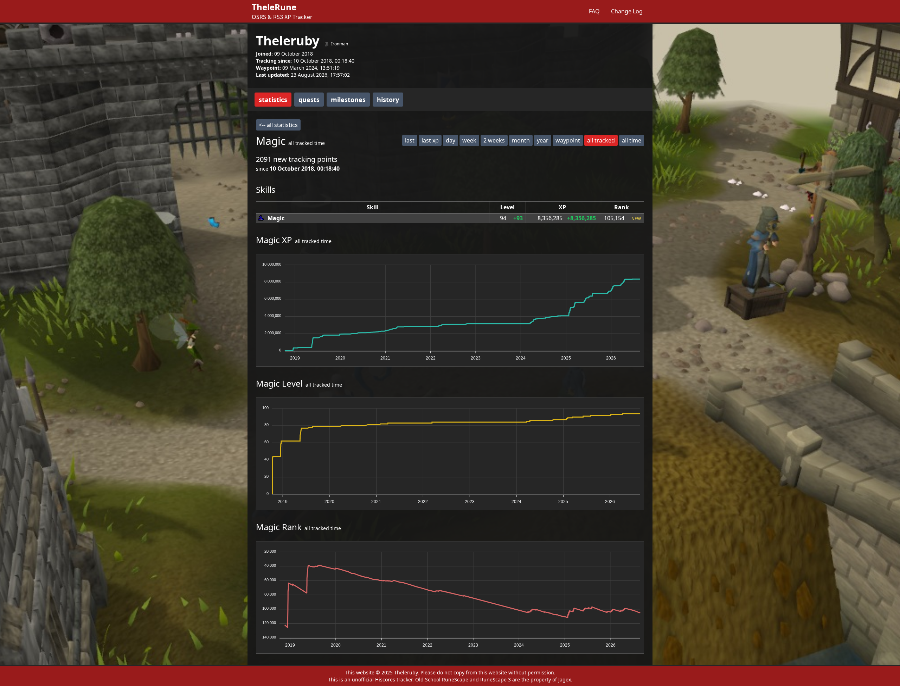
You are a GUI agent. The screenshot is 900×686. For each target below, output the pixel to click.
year (542, 140)
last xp (430, 140)
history (388, 99)
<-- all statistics (278, 125)
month (521, 140)
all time (631, 140)
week (469, 140)
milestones (348, 99)
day (450, 140)
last (409, 140)
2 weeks (494, 140)
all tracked (601, 140)
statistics (273, 99)
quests (309, 99)
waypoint (567, 140)
